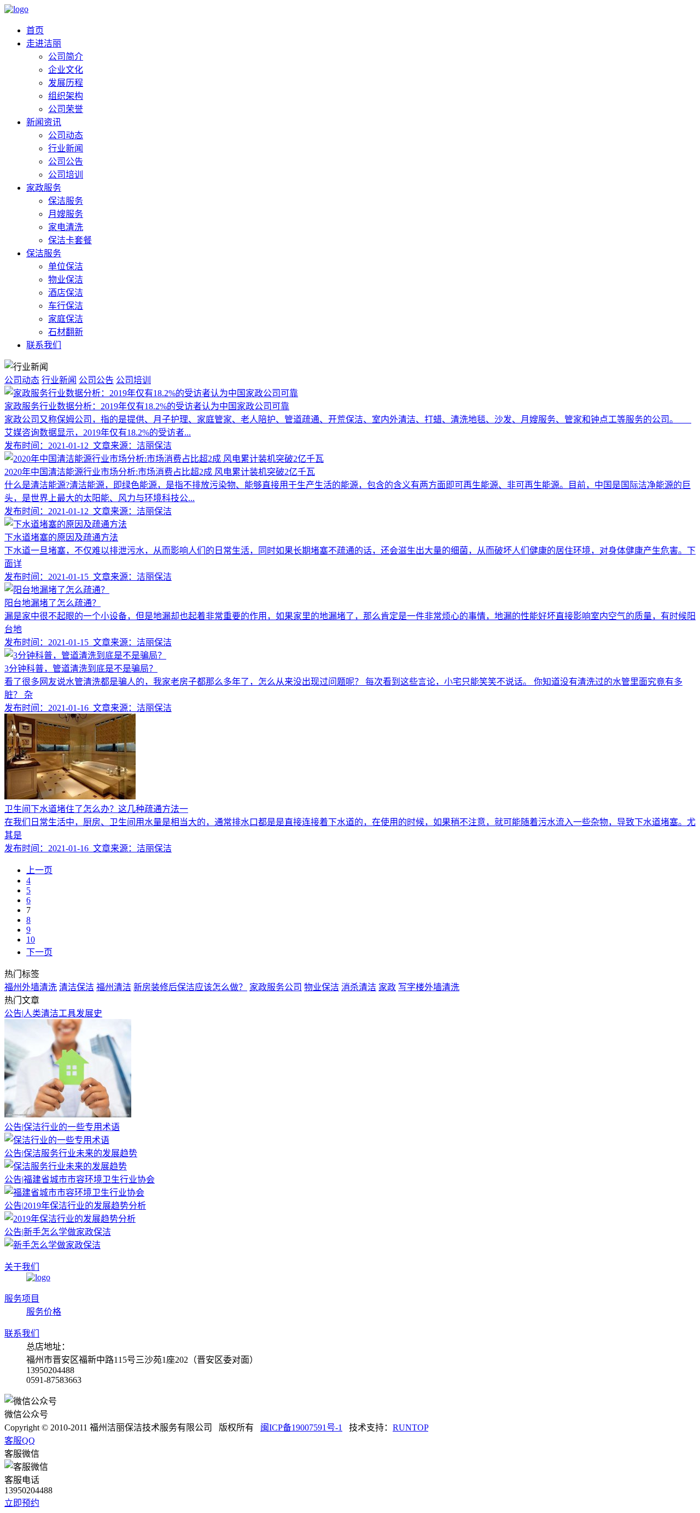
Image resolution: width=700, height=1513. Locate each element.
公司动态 (21, 380)
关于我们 (21, 1266)
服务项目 (21, 1298)
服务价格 (43, 1311)
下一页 (39, 952)
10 (30, 939)
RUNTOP (410, 1427)
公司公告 (96, 380)
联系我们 (21, 1333)
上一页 (39, 870)
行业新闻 (59, 380)
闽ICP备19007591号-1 (301, 1427)
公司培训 (133, 380)
